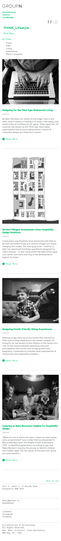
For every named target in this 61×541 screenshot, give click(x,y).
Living (9, 49)
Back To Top (52, 481)
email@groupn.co (10, 500)
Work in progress (14, 54)
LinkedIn (6, 512)
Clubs (8, 43)
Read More (11, 139)
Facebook (6, 517)
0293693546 (8, 503)
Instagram (7, 514)
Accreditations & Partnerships (18, 525)
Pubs (8, 46)
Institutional (12, 51)
